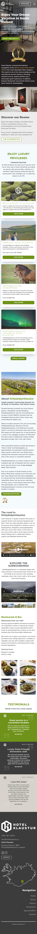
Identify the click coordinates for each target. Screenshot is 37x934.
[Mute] (31, 555)
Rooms (33, 903)
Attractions (31, 907)
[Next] (32, 591)
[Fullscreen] (34, 555)
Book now (25, 3)
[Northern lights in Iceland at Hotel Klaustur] (18, 319)
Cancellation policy (18, 924)
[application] (18, 549)
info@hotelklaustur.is (10, 839)
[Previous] (4, 591)
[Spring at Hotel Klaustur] (18, 230)
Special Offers (30, 911)
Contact (32, 914)
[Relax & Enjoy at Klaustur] (18, 191)
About (33, 900)
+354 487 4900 (8, 836)
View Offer (18, 214)
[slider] (17, 555)
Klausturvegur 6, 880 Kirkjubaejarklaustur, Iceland (13, 846)
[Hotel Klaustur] (9, 4)
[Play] (4, 555)
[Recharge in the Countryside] (18, 274)
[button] (34, 3)
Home (33, 896)
